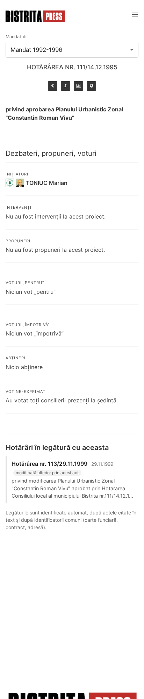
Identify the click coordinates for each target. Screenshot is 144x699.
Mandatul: (16, 36)
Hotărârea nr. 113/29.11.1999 (49, 463)
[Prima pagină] (91, 86)
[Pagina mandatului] (78, 86)
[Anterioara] (52, 86)
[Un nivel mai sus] (65, 86)
